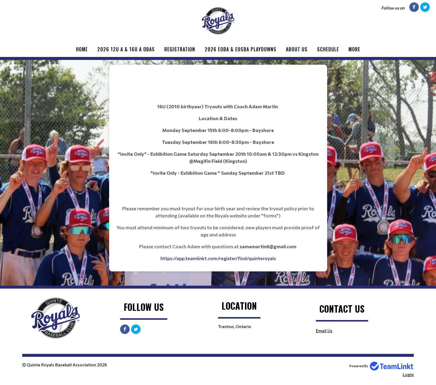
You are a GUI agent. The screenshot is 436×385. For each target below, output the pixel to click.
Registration (179, 49)
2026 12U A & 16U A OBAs (126, 49)
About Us (297, 49)
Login (408, 374)
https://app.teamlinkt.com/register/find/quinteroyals (218, 258)
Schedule (328, 49)
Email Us (324, 330)
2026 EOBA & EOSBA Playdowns (240, 49)
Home (82, 49)
